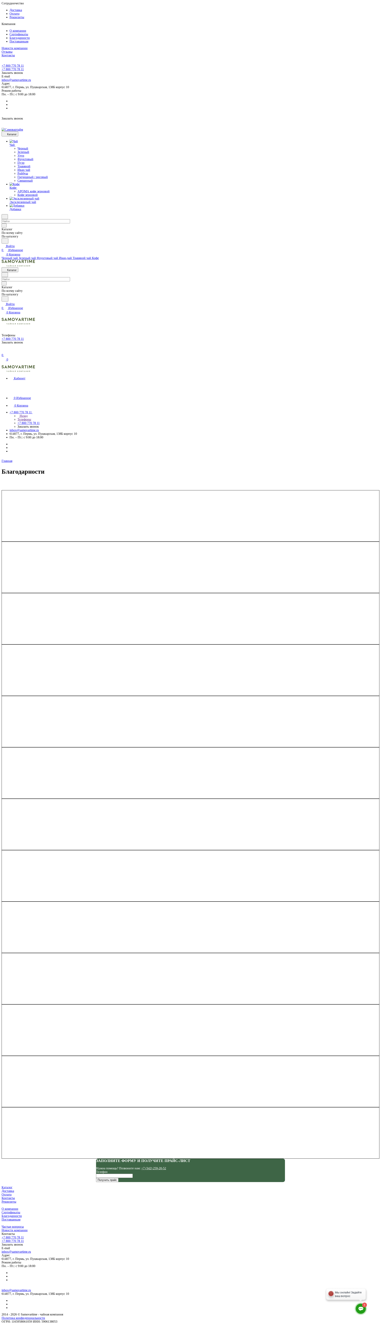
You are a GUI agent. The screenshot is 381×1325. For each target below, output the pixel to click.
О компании (18, 30)
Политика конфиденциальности (23, 1318)
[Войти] (3, 351)
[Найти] (5, 241)
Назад (23, 416)
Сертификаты (19, 34)
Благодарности (20, 38)
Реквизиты (17, 17)
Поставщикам (19, 41)
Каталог (7, 1187)
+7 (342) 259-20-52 (153, 1168)
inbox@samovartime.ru (16, 80)
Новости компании (15, 1230)
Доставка (16, 10)
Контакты (8, 1198)
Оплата (14, 13)
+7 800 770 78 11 (13, 65)
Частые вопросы (13, 1226)
